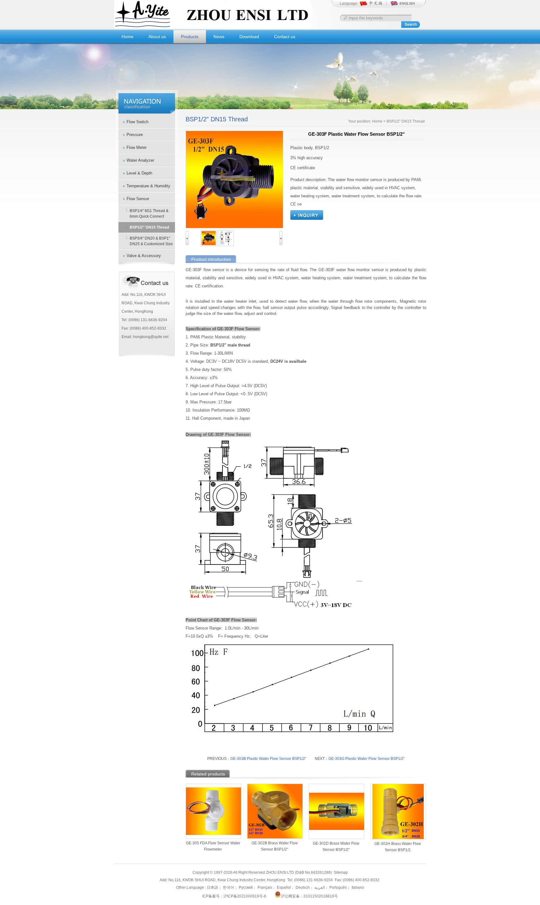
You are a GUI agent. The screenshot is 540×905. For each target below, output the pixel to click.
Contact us (284, 36)
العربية (319, 887)
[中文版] (374, 5)
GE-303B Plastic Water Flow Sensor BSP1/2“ (268, 758)
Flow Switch (137, 121)
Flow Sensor (138, 198)
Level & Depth (139, 173)
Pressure (135, 134)
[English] (402, 5)
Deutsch (302, 887)
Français (264, 887)
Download (249, 36)
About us (157, 36)
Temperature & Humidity (148, 186)
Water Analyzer (140, 160)
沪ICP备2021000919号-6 (244, 896)
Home (127, 36)
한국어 (228, 887)
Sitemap (341, 872)
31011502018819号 (320, 896)
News (218, 36)
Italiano (357, 887)
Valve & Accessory (144, 255)
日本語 (212, 887)
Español (283, 887)
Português (337, 887)
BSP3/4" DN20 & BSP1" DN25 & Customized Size (151, 241)
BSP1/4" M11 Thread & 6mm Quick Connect (149, 214)
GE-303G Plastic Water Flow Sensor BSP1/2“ (366, 758)
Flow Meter (137, 147)
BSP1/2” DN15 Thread (149, 227)
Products (189, 36)
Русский (245, 887)
